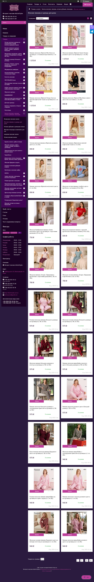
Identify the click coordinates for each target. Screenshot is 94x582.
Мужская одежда (10, 92)
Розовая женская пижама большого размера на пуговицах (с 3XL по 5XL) (44, 320)
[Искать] (24, 22)
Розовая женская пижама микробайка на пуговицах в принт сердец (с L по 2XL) (42, 497)
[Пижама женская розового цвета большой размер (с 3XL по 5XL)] (77, 389)
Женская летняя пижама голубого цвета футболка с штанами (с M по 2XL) (75, 187)
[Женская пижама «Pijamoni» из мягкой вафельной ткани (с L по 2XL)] (77, 126)
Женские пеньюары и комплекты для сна (14, 130)
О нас (44, 4)
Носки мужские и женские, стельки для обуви (12, 73)
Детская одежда (9, 102)
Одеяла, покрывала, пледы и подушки (13, 106)
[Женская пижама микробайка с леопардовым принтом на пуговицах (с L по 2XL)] (77, 434)
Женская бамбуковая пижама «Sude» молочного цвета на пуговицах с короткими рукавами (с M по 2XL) (43, 231)
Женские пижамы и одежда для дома (13, 122)
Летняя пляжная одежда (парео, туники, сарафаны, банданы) (12, 49)
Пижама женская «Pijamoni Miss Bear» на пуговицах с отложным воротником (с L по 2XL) (43, 54)
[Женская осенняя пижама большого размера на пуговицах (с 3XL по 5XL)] (77, 303)
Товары (36, 4)
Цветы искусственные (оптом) (13, 192)
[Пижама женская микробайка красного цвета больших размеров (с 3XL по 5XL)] (77, 346)
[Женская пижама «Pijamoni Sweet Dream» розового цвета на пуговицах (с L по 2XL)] (77, 36)
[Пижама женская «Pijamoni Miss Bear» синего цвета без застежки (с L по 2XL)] (77, 81)
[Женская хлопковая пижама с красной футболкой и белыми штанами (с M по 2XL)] (77, 212)
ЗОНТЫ (6, 173)
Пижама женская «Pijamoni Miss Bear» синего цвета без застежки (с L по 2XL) (76, 98)
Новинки (59, 4)
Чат (88, 577)
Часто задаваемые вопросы (11, 222)
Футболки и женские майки (12, 170)
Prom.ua (55, 567)
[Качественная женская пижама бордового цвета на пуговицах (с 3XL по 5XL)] (44, 434)
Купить (37, 47)
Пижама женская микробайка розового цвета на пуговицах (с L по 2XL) (75, 541)
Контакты (51, 4)
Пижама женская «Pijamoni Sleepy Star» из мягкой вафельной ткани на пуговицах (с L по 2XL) (44, 99)
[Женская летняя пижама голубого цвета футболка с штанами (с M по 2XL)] (77, 169)
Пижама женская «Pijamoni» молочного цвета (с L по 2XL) (44, 187)
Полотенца (8, 110)
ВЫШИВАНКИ (8, 95)
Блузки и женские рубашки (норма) (12, 166)
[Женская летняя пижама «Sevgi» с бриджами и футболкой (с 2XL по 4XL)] (77, 258)
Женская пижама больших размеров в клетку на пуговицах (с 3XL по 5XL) (42, 364)
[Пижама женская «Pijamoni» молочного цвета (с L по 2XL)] (44, 169)
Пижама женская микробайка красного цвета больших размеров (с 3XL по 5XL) (75, 364)
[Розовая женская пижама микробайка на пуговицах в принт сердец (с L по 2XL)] (44, 479)
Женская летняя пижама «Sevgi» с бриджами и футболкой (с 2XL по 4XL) (77, 275)
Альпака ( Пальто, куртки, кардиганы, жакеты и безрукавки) (12, 65)
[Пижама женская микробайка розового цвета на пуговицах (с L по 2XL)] (77, 523)
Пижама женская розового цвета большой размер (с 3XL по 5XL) (76, 407)
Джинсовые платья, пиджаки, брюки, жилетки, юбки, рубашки (14, 158)
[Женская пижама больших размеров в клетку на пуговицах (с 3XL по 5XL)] (44, 346)
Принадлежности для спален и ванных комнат (13, 151)
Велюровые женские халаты (11, 119)
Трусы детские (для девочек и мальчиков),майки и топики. (13, 99)
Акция (66, 4)
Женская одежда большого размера (13, 60)
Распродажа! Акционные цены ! (14, 200)
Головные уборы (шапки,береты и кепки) (13, 196)
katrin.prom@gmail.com (11, 295)
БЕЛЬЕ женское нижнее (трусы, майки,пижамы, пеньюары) (13, 88)
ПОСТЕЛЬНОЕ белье (10, 80)
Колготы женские (10, 77)
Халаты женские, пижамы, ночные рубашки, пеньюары (57, 9)
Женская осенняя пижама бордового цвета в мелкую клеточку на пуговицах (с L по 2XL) (44, 541)
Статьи (5, 212)
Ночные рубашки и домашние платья (14, 126)
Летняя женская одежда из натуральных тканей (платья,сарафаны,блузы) (12, 44)
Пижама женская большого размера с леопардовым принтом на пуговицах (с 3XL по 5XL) (43, 408)
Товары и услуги (35, 9)
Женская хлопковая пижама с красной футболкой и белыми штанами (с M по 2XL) (76, 230)
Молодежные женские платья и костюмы (14, 83)
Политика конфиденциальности (62, 569)
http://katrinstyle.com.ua (11, 293)
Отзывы (5, 219)
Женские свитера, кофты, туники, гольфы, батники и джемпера (12, 146)
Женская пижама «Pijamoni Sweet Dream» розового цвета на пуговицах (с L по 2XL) (75, 53)
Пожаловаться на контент (47, 569)
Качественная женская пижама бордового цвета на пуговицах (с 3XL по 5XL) (43, 452)
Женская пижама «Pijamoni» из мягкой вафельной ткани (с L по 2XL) (74, 144)
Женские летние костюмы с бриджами (12, 203)
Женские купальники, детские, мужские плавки (13, 188)
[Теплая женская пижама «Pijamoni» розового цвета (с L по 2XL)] (44, 126)
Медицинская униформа (11, 69)
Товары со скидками (9, 36)
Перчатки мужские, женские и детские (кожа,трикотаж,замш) (13, 184)
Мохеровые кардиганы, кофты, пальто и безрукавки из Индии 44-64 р (13, 55)
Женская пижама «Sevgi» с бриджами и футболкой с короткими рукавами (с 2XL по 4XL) (43, 276)
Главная (29, 4)
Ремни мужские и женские (12, 180)
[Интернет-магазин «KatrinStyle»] (14, 7)
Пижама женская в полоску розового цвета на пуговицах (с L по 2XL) (76, 497)
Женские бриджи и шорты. (12, 162)
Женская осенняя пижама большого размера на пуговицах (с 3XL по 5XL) (77, 320)
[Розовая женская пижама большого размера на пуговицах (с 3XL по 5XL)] (44, 303)
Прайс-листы (7, 209)
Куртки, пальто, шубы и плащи (13, 142)
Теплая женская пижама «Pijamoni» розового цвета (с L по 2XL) (43, 144)
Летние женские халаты (10, 137)
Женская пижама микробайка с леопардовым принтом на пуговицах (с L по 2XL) (76, 453)
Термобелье (8, 155)
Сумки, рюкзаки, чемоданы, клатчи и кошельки (12, 176)
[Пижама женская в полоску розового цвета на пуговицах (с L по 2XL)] (77, 479)
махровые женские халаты (11, 134)
